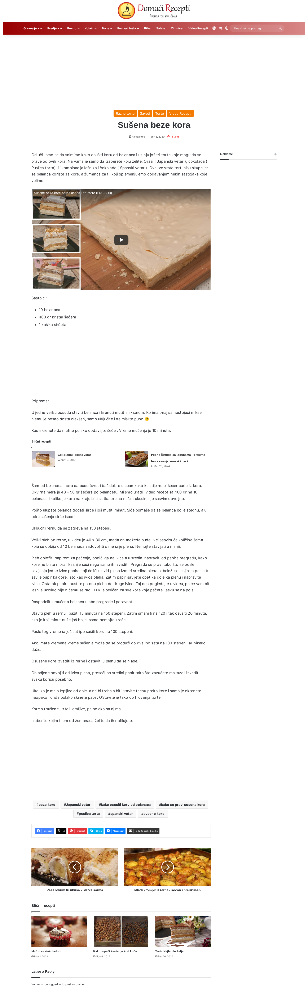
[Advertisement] (154, 70)
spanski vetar (121, 813)
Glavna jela (31, 28)
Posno (71, 28)
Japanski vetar (78, 804)
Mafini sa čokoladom (46, 951)
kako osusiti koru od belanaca (126, 804)
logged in (55, 984)
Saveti (145, 113)
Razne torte (125, 113)
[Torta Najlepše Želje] (183, 932)
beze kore (47, 804)
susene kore (154, 813)
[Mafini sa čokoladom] (59, 931)
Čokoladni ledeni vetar (74, 454)
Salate (160, 28)
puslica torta (89, 813)
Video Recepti (198, 28)
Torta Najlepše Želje (169, 951)
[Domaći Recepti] (154, 11)
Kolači (89, 28)
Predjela (53, 28)
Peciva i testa (126, 28)
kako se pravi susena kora (183, 804)
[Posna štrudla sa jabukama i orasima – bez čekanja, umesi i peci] (136, 459)
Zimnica (176, 28)
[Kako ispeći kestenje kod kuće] (121, 932)
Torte (105, 28)
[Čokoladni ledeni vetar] (43, 459)
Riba (147, 28)
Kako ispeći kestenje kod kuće (115, 951)
